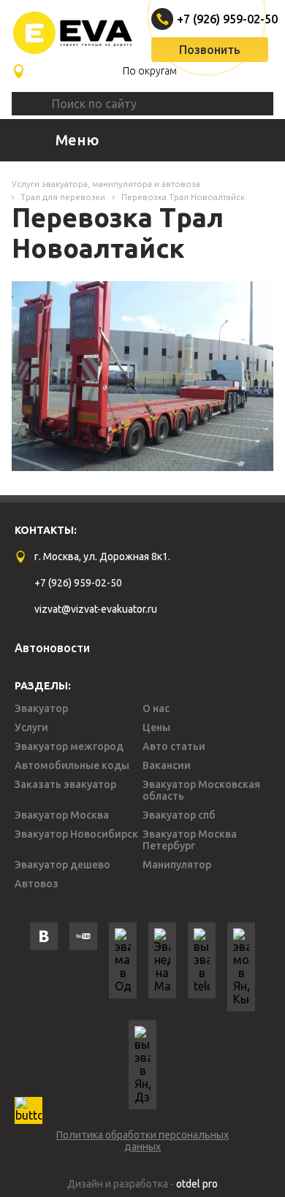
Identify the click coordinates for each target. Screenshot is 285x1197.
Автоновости (52, 647)
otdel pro (197, 1184)
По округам (150, 71)
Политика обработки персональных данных (142, 1140)
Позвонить (209, 49)
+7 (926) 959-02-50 (211, 19)
